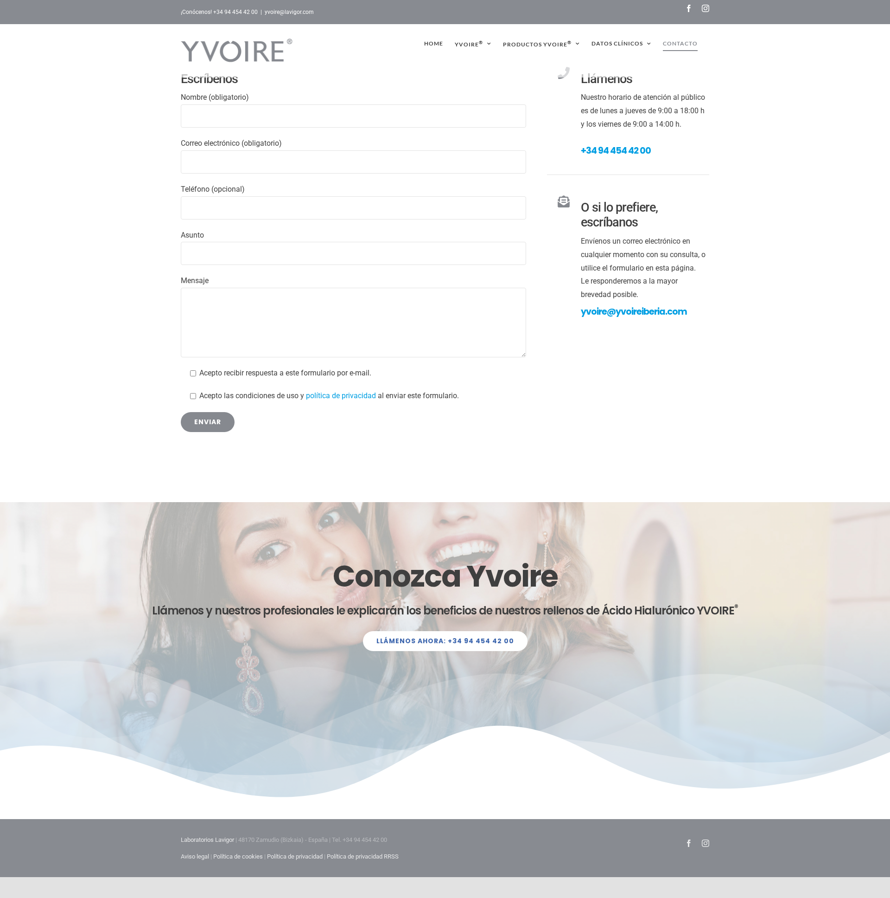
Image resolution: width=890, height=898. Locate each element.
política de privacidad (341, 395)
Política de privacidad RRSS (363, 856)
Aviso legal (195, 856)
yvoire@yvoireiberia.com (634, 311)
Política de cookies (238, 856)
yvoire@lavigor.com (289, 12)
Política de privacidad (295, 856)
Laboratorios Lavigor (207, 839)
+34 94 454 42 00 (616, 150)
